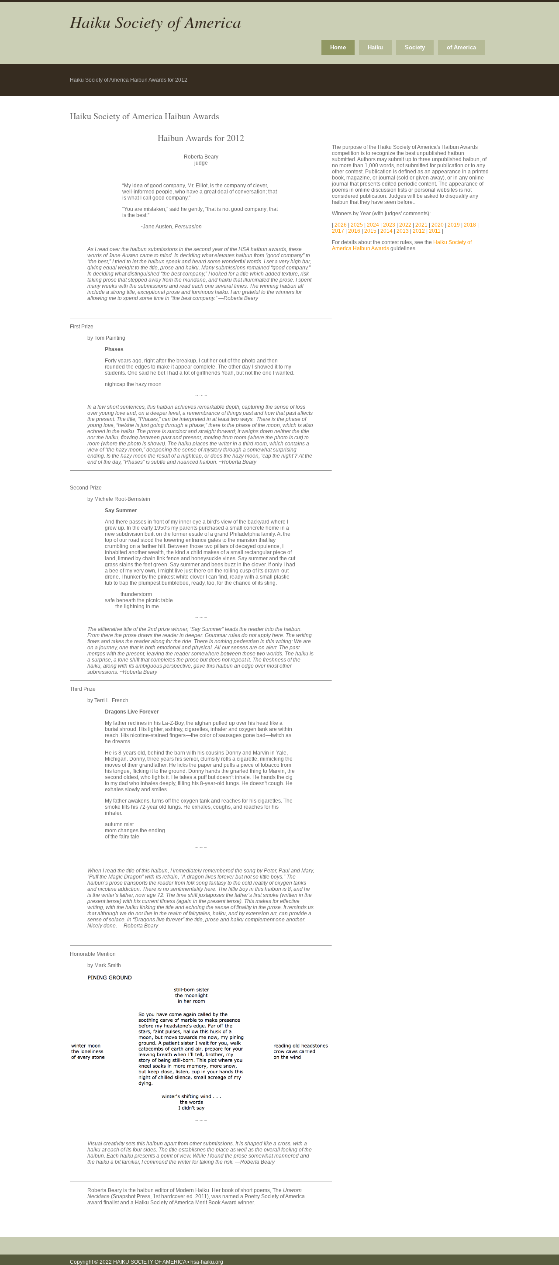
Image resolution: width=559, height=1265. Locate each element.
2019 (454, 225)
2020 (437, 225)
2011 (435, 231)
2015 (370, 231)
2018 (470, 225)
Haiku (375, 47)
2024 (373, 225)
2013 (403, 231)
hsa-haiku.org (206, 1262)
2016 (354, 231)
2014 (386, 231)
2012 (419, 231)
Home (338, 47)
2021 (421, 225)
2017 (338, 231)
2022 (405, 225)
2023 (390, 225)
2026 (341, 225)
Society (415, 47)
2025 (357, 225)
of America (461, 47)
